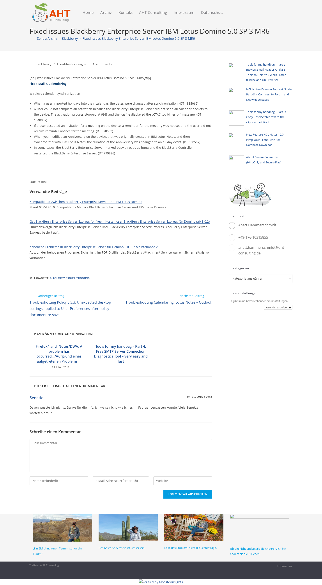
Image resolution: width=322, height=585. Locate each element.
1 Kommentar (103, 64)
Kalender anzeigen (277, 307)
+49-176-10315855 (253, 237)
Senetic (36, 397)
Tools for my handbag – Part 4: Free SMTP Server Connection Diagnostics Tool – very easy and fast (121, 353)
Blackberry (43, 64)
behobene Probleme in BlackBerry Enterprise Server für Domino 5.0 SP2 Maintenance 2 (94, 247)
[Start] (31, 38)
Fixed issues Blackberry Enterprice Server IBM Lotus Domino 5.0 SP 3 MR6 (139, 38)
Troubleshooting (70, 64)
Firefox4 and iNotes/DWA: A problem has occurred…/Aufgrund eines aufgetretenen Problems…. (59, 353)
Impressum (284, 566)
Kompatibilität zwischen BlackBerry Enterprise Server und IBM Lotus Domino (86, 202)
